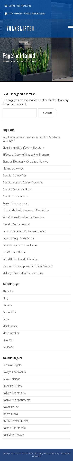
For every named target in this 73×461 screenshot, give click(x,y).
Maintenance (10, 326)
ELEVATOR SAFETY (14, 252)
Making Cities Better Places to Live (23, 273)
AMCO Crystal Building (16, 421)
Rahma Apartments (14, 428)
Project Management (15, 203)
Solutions (8, 347)
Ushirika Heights (12, 365)
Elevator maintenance (16, 196)
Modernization (11, 333)
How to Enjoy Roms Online (18, 238)
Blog (5, 298)
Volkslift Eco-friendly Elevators (21, 259)
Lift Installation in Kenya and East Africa (26, 210)
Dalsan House (11, 407)
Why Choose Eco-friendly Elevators (23, 217)
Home (6, 319)
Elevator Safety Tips (14, 175)
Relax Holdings (11, 379)
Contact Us (9, 312)
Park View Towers (13, 434)
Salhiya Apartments (14, 393)
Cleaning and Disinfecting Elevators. (23, 147)
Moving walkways (13, 168)
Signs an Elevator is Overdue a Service (25, 161)
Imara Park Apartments (16, 400)
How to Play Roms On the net (20, 245)
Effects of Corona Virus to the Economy (26, 154)
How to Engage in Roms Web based (24, 231)
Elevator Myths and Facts (18, 189)
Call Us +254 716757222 (17, 5)
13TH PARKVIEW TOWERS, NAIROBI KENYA (24, 13)
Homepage (9, 61)
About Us (8, 291)
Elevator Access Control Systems (23, 182)
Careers (7, 305)
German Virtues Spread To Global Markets (28, 266)
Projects (8, 340)
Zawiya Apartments (14, 372)
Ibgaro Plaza (10, 414)
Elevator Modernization (16, 224)
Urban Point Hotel (13, 386)
